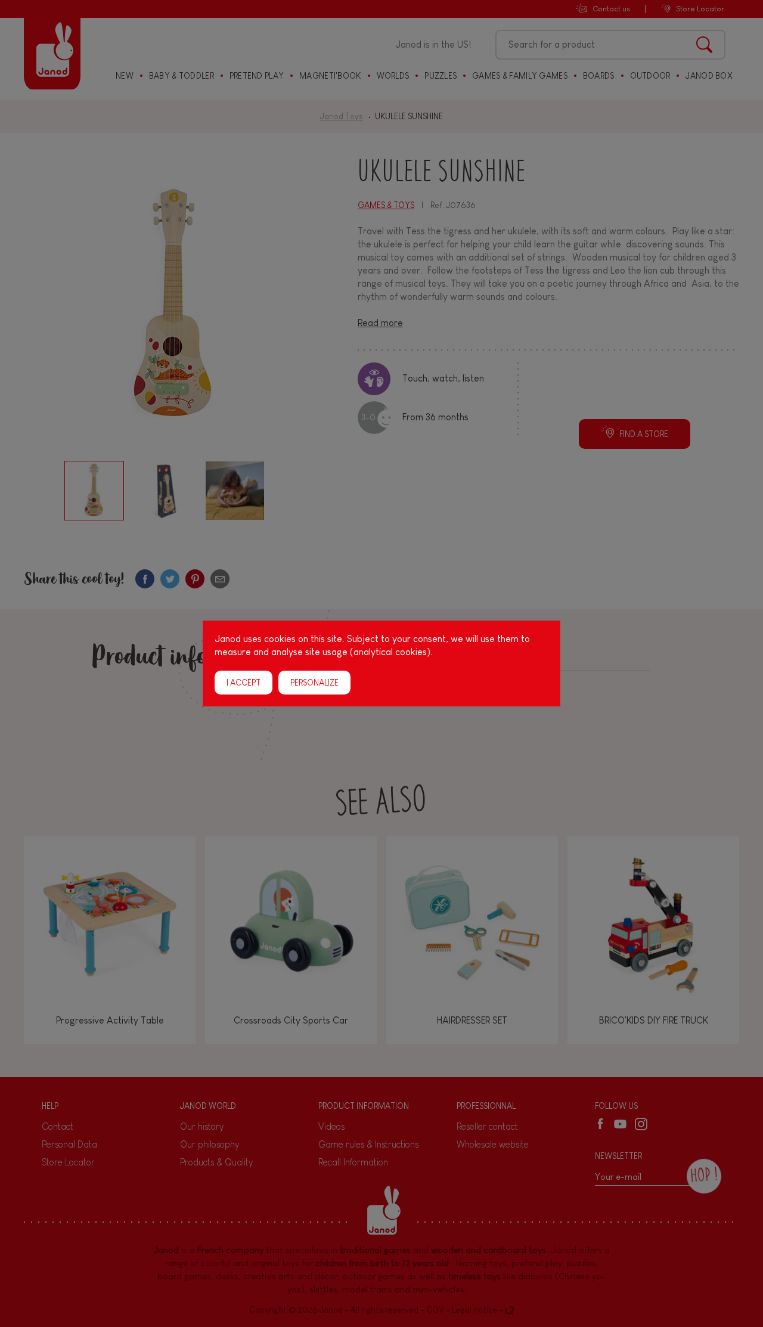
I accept (243, 682)
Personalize (314, 682)
